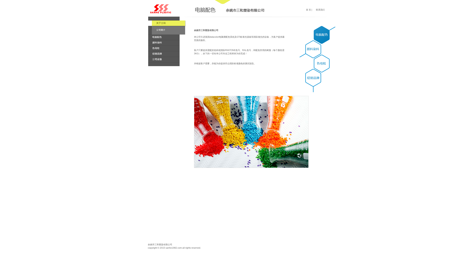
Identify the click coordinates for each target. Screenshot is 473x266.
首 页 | (309, 9)
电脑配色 (164, 37)
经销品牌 (164, 54)
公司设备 (164, 59)
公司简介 (169, 23)
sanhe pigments (160, 8)
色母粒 (164, 48)
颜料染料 (164, 43)
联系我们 (320, 9)
